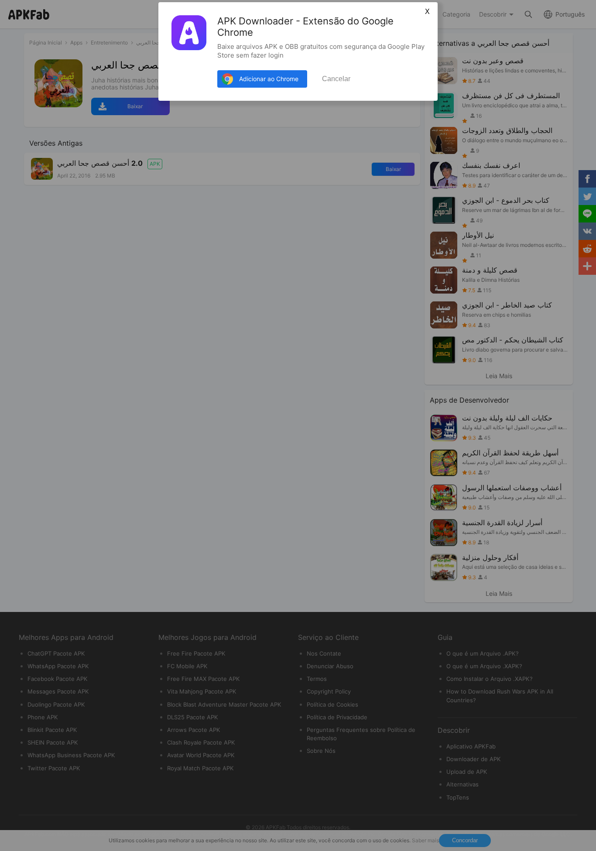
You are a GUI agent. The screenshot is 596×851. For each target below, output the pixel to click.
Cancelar (336, 78)
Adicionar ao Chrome (268, 78)
